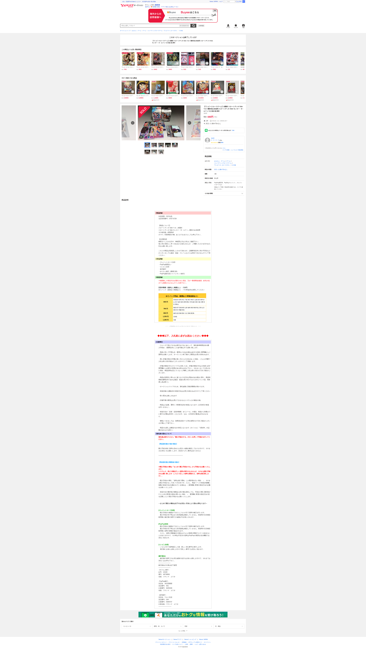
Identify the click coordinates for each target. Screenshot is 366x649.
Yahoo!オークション (164, 639)
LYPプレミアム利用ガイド (195, 642)
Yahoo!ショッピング (190, 639)
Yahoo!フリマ (177, 639)
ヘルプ (221, 1)
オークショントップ (125, 30)
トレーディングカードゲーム (155, 30)
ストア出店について (177, 644)
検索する (193, 26)
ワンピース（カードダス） (171, 30)
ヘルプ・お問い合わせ (200, 644)
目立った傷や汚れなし (221, 169)
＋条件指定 (201, 25)
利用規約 (184, 642)
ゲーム (144, 30)
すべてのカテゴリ (184, 25)
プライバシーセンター (174, 642)
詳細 (233, 130)
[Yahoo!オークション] (132, 4)
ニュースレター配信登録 (237, 150)
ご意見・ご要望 (189, 644)
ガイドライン (207, 642)
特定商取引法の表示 (165, 644)
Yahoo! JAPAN (213, 1)
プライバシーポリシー (161, 642)
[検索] (243, 1)
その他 (181, 30)
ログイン (147, 7)
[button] (224, 193)
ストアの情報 (226, 150)
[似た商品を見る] (141, 137)
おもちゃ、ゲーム (136, 30)
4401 (222, 142)
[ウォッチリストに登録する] (132, 63)
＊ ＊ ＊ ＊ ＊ (215, 140)
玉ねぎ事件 (239, 1)
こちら (223, 148)
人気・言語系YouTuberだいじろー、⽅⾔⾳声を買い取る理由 (139, 1)
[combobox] (149, 25)
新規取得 (157, 5)
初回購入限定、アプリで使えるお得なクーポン (165, 7)
